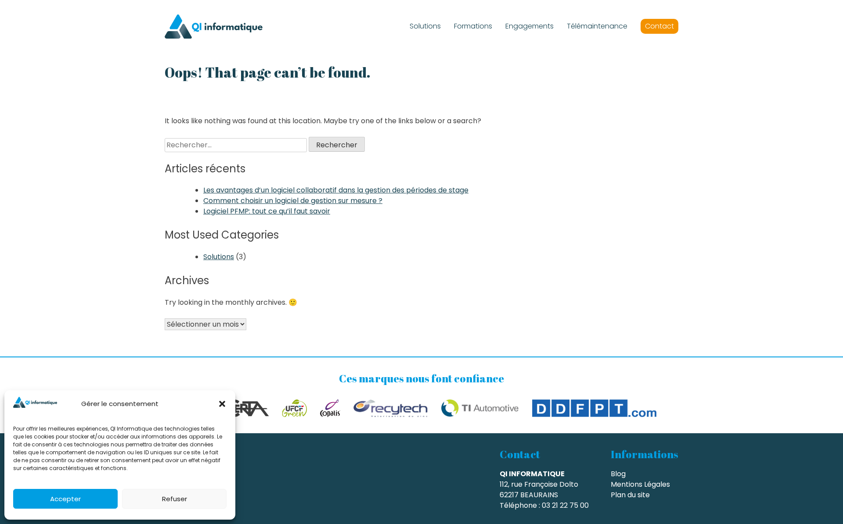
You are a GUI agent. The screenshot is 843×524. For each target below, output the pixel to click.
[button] (222, 403)
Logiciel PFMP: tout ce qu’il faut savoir (266, 211)
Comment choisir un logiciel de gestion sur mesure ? (292, 201)
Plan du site (630, 495)
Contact (659, 26)
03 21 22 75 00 (565, 505)
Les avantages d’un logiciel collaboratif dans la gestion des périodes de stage (335, 190)
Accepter (65, 498)
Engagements (529, 26)
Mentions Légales (640, 484)
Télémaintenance (597, 26)
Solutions (425, 26)
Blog (618, 474)
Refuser (174, 498)
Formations (473, 26)
